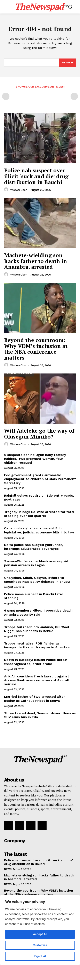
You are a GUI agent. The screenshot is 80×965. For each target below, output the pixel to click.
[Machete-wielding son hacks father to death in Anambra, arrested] (40, 223)
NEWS (7, 869)
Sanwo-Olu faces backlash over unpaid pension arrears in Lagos (36, 563)
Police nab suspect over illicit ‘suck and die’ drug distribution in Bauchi (36, 176)
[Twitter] (30, 825)
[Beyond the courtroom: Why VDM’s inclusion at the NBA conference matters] (40, 308)
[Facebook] (8, 825)
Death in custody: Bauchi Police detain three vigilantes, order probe (35, 662)
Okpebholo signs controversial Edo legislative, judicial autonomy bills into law (39, 530)
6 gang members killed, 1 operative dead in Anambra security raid (39, 612)
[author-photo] (6, 189)
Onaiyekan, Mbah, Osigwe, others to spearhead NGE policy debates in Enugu (37, 580)
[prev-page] (5, 96)
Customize (40, 945)
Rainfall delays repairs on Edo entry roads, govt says (39, 497)
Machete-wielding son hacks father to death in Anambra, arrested (35, 261)
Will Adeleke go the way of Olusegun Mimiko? (39, 433)
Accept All (40, 934)
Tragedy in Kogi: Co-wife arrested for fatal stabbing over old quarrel (39, 514)
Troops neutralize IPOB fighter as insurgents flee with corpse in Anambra (37, 645)
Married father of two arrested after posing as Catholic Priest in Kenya (34, 698)
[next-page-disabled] (74, 96)
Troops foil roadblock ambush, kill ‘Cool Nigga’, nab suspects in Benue (36, 629)
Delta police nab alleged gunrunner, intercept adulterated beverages (33, 547)
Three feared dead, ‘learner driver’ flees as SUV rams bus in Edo (40, 715)
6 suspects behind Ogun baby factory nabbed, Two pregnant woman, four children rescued (35, 459)
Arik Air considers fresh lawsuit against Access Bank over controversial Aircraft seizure (37, 680)
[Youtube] (42, 825)
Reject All (40, 956)
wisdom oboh (18, 189)
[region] (40, 930)
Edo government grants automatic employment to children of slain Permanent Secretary (40, 479)
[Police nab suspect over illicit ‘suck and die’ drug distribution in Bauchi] (40, 138)
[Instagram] (19, 825)
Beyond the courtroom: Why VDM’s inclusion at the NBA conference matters (35, 348)
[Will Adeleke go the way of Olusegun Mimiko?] (40, 398)
